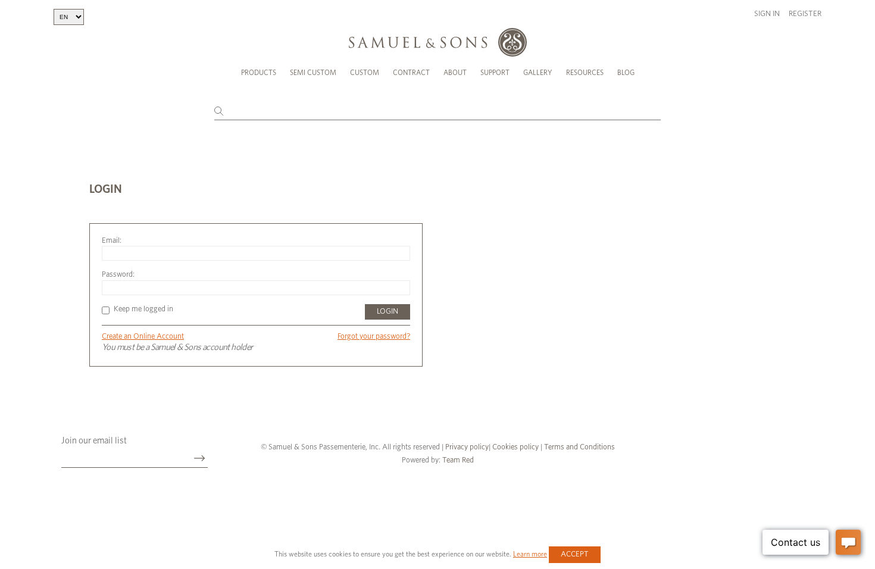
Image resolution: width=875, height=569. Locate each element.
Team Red (458, 460)
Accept (575, 554)
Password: (118, 275)
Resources (585, 72)
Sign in (767, 14)
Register (805, 14)
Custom (364, 72)
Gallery (537, 72)
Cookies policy (515, 447)
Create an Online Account (143, 336)
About (455, 72)
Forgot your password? (374, 336)
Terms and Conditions (578, 447)
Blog (626, 72)
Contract (411, 72)
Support (495, 72)
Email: (111, 241)
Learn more (530, 554)
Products (258, 72)
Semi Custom (313, 72)
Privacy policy (467, 447)
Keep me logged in (143, 309)
